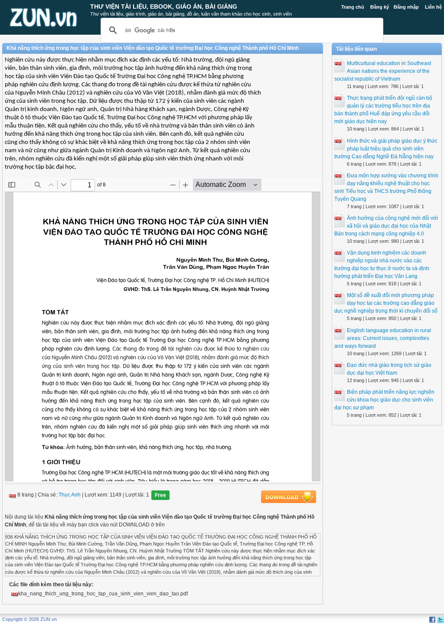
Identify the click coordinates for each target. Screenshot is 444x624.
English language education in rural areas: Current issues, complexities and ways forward (382, 338)
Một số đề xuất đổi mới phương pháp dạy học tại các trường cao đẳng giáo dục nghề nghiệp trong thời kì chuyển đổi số (385, 303)
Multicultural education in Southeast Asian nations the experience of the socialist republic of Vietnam (382, 71)
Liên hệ (433, 7)
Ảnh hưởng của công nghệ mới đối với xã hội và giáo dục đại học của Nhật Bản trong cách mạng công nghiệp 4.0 (386, 226)
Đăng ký (379, 7)
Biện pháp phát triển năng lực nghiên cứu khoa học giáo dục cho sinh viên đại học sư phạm (384, 400)
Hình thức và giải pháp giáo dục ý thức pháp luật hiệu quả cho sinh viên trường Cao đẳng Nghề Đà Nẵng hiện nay (385, 149)
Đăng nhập (406, 7)
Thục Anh (70, 495)
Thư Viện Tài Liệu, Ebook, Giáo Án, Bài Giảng (163, 6)
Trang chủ (352, 7)
